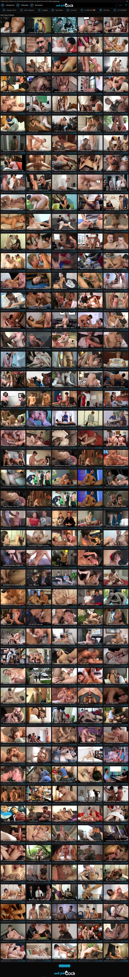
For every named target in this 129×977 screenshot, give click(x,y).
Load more (64, 966)
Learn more (56, 1)
